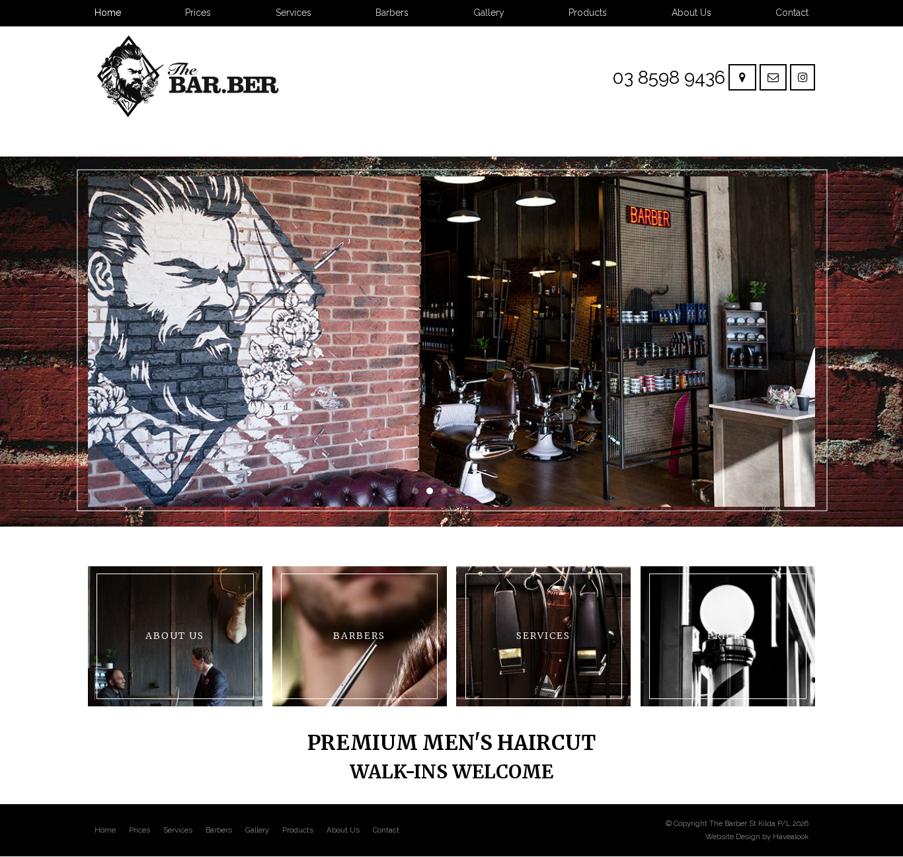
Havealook (790, 836)
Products (297, 830)
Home (105, 830)
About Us (343, 830)
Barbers (219, 830)
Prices (139, 830)
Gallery (257, 830)
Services (177, 830)
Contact (386, 830)
